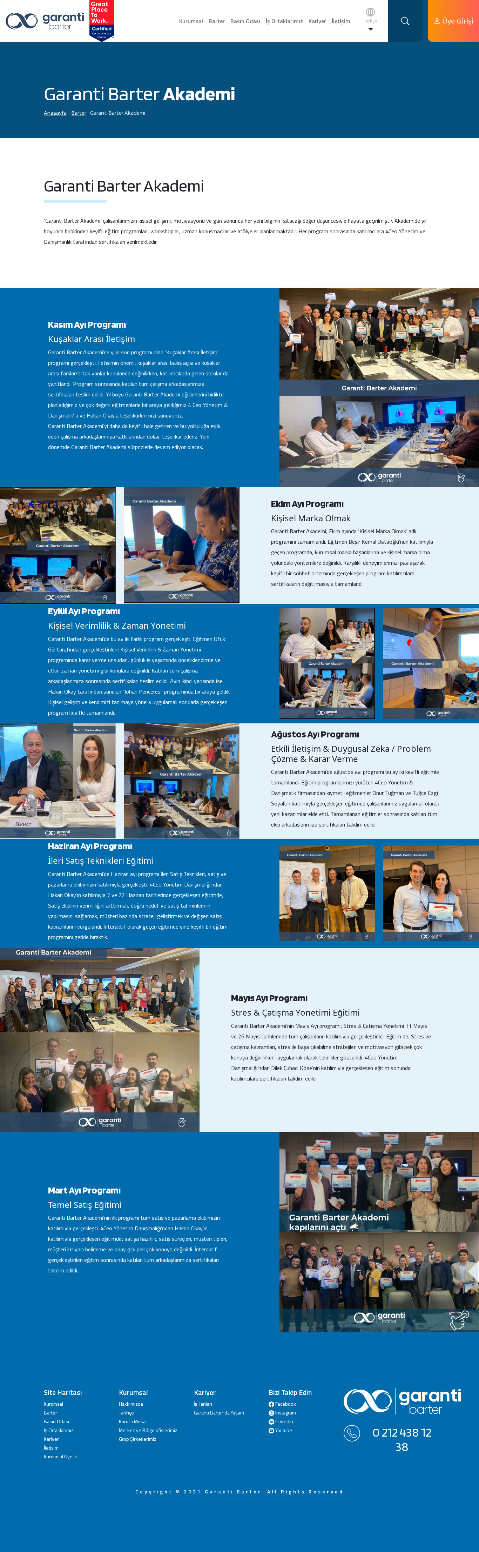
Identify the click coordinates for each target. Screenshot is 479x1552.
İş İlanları (203, 1403)
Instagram (285, 1412)
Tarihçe (126, 1412)
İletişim (341, 21)
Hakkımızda (131, 1403)
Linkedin (283, 1421)
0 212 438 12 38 (401, 1439)
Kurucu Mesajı (133, 1421)
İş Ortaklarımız (284, 21)
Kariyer (317, 21)
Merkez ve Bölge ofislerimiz (148, 1430)
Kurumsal (191, 21)
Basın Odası (245, 21)
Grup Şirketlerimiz (137, 1439)
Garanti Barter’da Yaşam (219, 1412)
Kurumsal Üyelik (60, 1456)
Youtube (283, 1430)
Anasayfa (55, 112)
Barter (217, 21)
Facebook (285, 1403)
